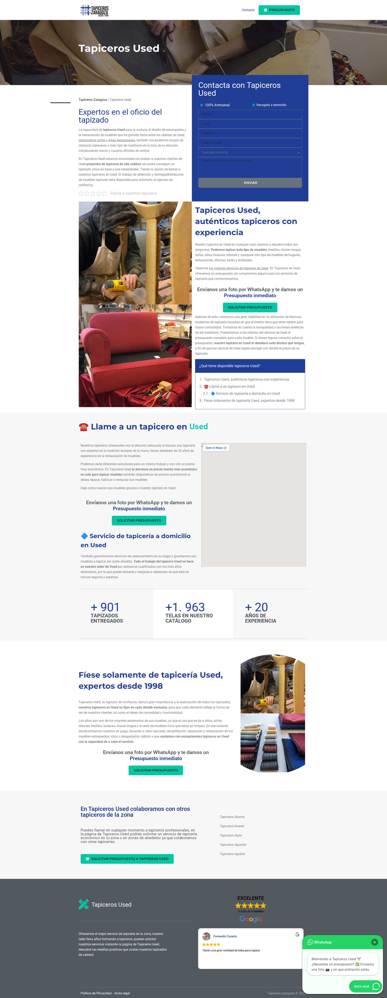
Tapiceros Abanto (232, 817)
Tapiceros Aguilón (232, 854)
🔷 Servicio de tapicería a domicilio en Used (245, 393)
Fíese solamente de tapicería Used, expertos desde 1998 (249, 400)
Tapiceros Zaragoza (93, 100)
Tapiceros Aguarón (233, 845)
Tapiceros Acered (232, 826)
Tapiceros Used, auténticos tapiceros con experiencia (246, 379)
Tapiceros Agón (231, 835)
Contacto (248, 10)
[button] (374, 942)
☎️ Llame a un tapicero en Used (230, 386)
